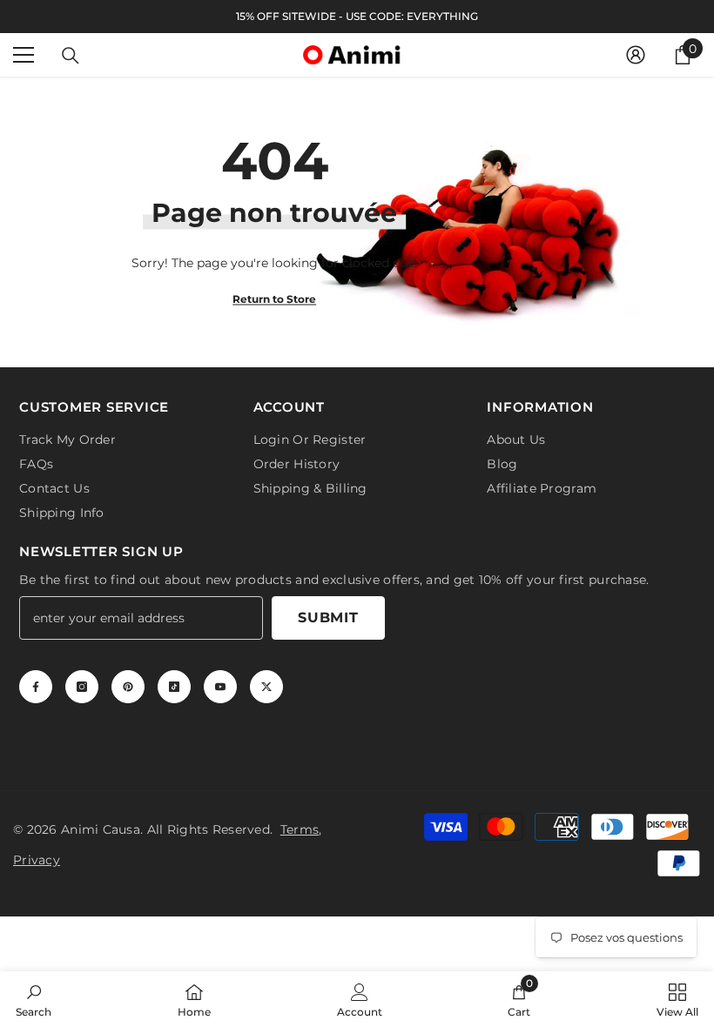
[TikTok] (174, 686)
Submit (328, 617)
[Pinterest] (128, 686)
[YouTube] (220, 686)
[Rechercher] (70, 55)
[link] (33, 999)
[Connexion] (635, 55)
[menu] (23, 54)
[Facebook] (35, 686)
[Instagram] (81, 686)
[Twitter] (266, 686)
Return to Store (274, 298)
